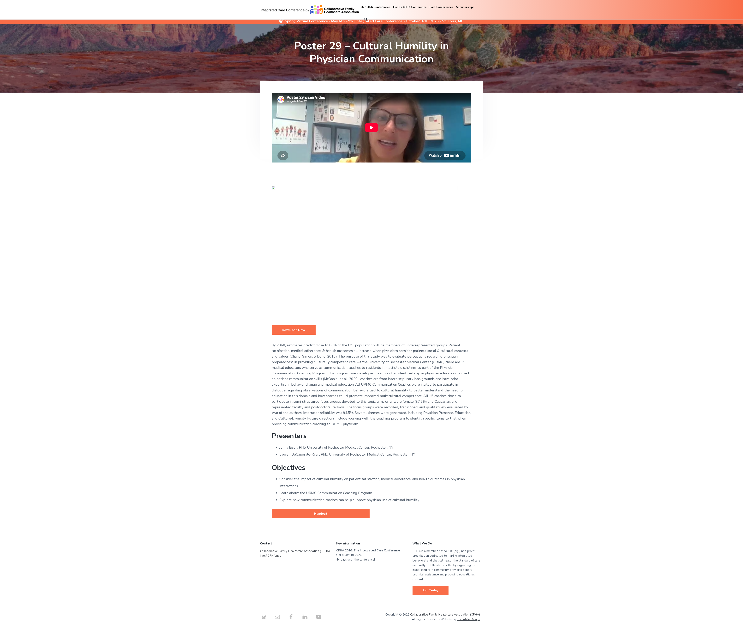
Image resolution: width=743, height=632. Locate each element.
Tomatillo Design (468, 619)
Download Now (293, 330)
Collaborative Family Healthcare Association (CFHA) (295, 551)
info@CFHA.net (270, 556)
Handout (320, 514)
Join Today (430, 590)
